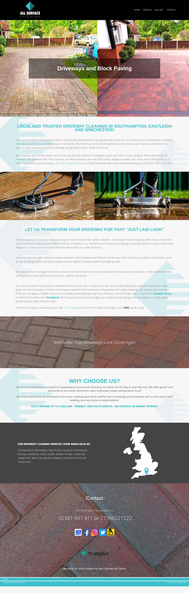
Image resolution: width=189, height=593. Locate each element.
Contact (171, 9)
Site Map (5, 579)
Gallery (159, 9)
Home (137, 9)
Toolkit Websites (181, 582)
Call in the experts (74, 307)
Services (147, 9)
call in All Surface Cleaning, (69, 163)
